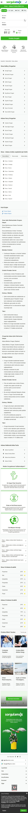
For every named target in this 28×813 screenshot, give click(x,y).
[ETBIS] (14, 788)
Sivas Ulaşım (7, 211)
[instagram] (20, 756)
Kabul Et (23, 810)
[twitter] (17, 756)
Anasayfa (3, 61)
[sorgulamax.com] (14, 2)
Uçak (11, 10)
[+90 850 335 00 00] (26, 2)
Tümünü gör (23, 632)
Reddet (4, 810)
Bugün (19, 30)
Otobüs (5, 10)
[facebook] (15, 756)
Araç (25, 10)
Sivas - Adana (15, 61)
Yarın (19, 32)
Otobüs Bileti (8, 61)
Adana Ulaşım (7, 213)
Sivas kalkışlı (5, 156)
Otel (18, 10)
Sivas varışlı (15, 156)
